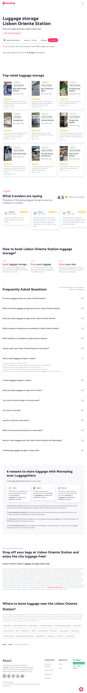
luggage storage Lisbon (54, 587)
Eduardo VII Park (40, 636)
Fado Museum (51, 636)
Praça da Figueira (42, 631)
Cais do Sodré (77, 625)
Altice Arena (53, 631)
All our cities (49, 670)
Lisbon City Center (8, 631)
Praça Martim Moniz (8, 636)
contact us (80, 289)
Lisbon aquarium (33, 625)
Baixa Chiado (74, 631)
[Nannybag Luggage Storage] (10, 3)
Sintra (17, 631)
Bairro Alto (60, 636)
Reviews (47, 678)
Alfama (33, 631)
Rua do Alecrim (70, 636)
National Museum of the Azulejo (25, 636)
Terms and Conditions (9, 684)
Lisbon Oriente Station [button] (13, 40)
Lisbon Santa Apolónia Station (63, 625)
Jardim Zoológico (64, 631)
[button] (81, 689)
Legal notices (21, 684)
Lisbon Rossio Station (46, 625)
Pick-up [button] (34, 40)
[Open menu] (82, 3)
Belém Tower (25, 631)
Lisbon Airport (7, 625)
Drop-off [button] (27, 40)
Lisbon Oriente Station (20, 625)
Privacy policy (30, 684)
